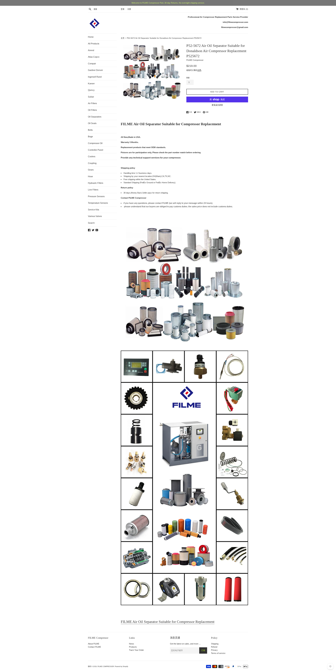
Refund (214, 647)
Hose (90, 176)
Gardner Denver (95, 70)
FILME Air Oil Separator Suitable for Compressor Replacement (167, 622)
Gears (91, 170)
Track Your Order (136, 650)
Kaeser (91, 83)
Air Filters (92, 103)
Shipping (214, 644)
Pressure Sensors (96, 196)
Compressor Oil (95, 143)
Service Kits (93, 210)
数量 (188, 78)
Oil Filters (92, 110)
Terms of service (218, 653)
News (131, 644)
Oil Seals (92, 123)
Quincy (91, 90)
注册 (129, 9)
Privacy (214, 650)
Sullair (91, 97)
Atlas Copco (93, 57)
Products (133, 647)
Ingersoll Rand (95, 77)
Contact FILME (94, 647)
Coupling (92, 163)
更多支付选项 (217, 105)
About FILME (93, 644)
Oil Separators (94, 117)
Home (91, 37)
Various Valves (95, 216)
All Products (93, 44)
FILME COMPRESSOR (106, 666)
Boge (90, 136)
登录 (122, 9)
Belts (90, 130)
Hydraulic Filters (95, 183)
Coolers (91, 156)
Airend (91, 50)
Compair (92, 63)
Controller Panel (95, 150)
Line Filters (93, 190)
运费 (199, 70)
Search (91, 223)
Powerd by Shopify (121, 666)
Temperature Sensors (98, 203)
